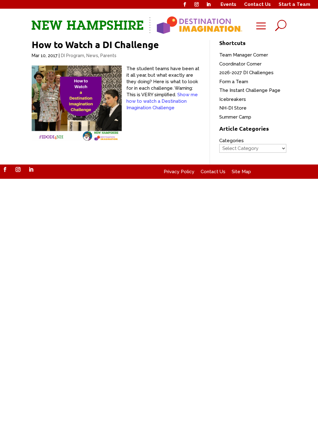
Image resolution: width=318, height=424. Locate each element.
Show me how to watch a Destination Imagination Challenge (162, 101)
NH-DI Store (233, 108)
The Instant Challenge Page (249, 90)
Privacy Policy (179, 171)
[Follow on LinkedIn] (208, 4)
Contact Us (257, 4)
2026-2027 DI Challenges (246, 72)
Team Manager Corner (243, 55)
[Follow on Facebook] (184, 4)
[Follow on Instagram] (196, 4)
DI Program (72, 55)
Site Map (241, 171)
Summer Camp (235, 117)
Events (228, 4)
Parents (108, 55)
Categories (231, 140)
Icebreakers (232, 99)
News (92, 55)
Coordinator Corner (240, 64)
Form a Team (233, 81)
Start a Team (294, 4)
